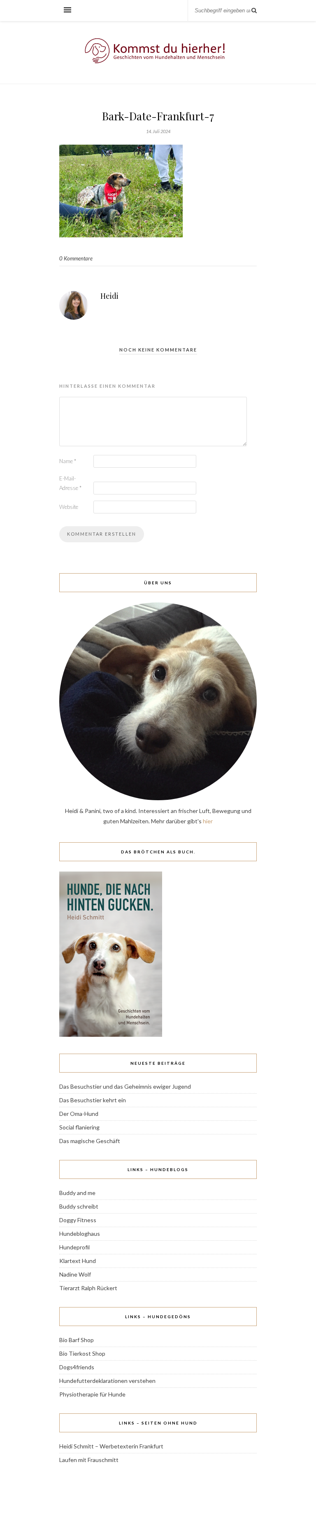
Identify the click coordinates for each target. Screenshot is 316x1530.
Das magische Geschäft (89, 1140)
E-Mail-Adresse (70, 483)
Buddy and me (77, 1192)
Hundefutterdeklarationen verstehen (107, 1380)
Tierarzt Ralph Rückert (88, 1287)
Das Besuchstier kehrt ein (92, 1100)
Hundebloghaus (79, 1233)
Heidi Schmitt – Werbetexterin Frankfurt (111, 1446)
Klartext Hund (77, 1260)
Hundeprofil (74, 1247)
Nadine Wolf (75, 1274)
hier (208, 821)
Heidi (109, 296)
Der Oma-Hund (78, 1113)
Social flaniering (79, 1127)
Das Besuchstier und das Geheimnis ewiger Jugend (125, 1086)
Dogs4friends (76, 1367)
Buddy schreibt (78, 1206)
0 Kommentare (76, 258)
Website (68, 507)
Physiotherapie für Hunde (92, 1394)
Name (67, 461)
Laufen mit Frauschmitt (88, 1459)
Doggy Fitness (77, 1219)
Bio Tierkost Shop (82, 1353)
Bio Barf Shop (76, 1339)
